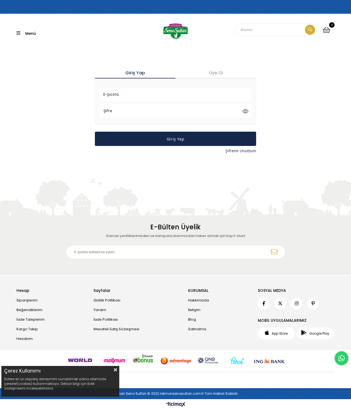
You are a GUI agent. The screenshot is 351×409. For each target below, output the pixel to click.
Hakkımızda (198, 300)
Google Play (319, 333)
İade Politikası (106, 319)
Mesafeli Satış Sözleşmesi (116, 329)
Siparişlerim (27, 300)
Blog (192, 319)
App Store (280, 333)
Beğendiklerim (29, 309)
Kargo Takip (27, 329)
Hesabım (24, 338)
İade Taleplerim (30, 319)
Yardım (100, 309)
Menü (30, 33)
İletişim (194, 309)
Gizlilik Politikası (107, 300)
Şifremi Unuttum (240, 150)
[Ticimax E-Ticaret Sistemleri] (175, 405)
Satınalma (197, 329)
